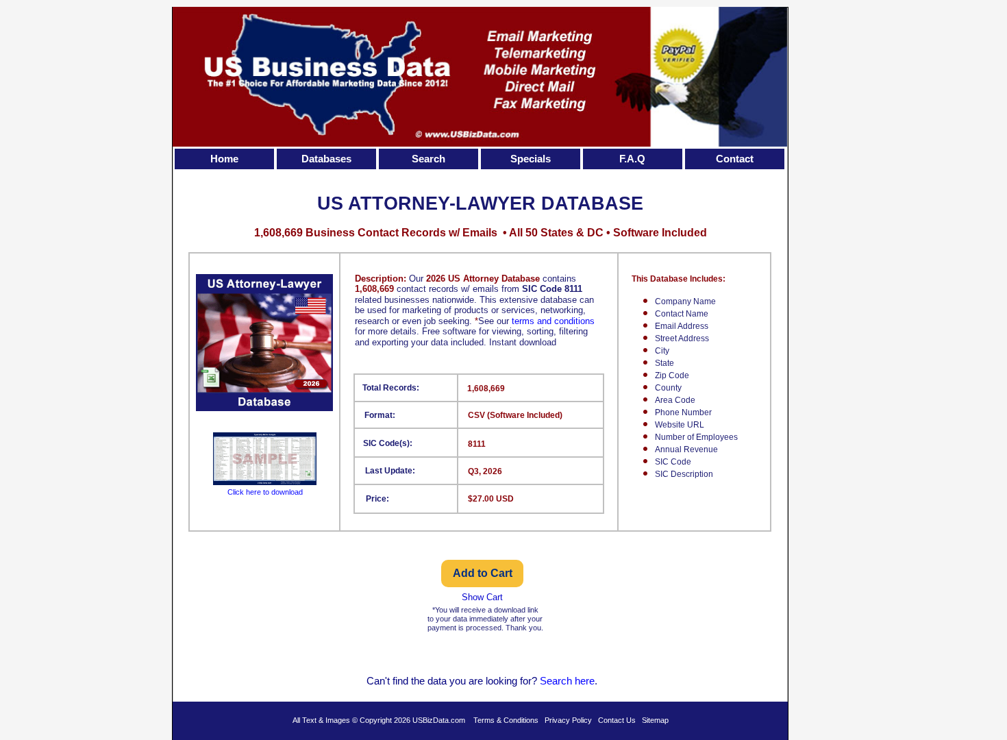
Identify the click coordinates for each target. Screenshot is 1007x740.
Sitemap (655, 720)
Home (224, 158)
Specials (530, 158)
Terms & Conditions (505, 720)
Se (546, 681)
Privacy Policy (568, 720)
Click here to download (265, 492)
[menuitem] (226, 159)
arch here (573, 681)
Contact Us (617, 720)
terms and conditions (553, 321)
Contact (735, 158)
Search (428, 158)
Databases (326, 158)
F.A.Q (632, 158)
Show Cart (482, 597)
